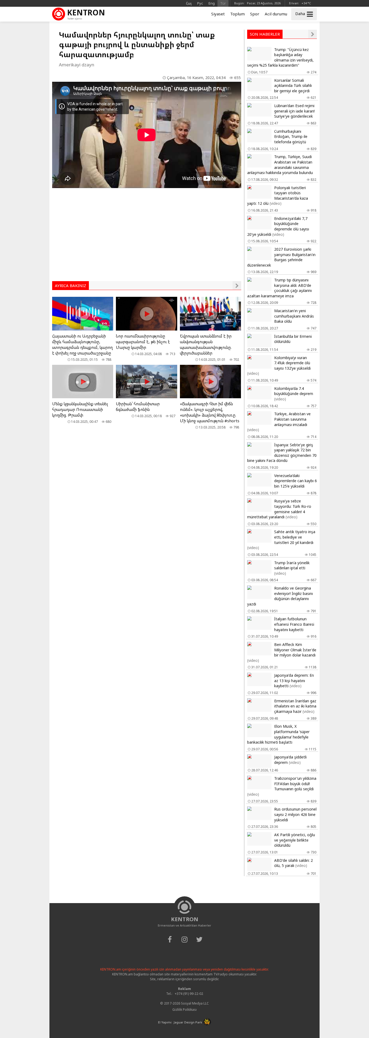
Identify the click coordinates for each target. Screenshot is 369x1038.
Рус (200, 3)
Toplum (237, 13)
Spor (254, 13)
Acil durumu (276, 13)
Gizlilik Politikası (184, 1009)
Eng (212, 3)
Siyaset (218, 13)
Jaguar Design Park (188, 1022)
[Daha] (237, 285)
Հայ (189, 3)
